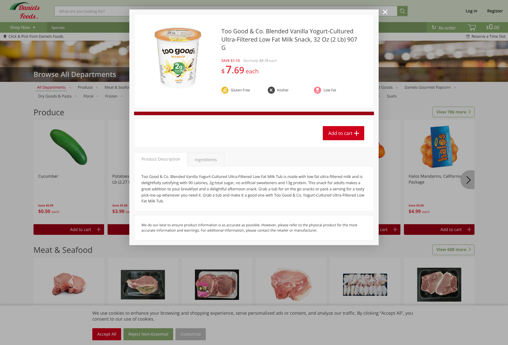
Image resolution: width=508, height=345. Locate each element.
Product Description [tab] (160, 159)
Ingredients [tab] (206, 160)
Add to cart (340, 133)
